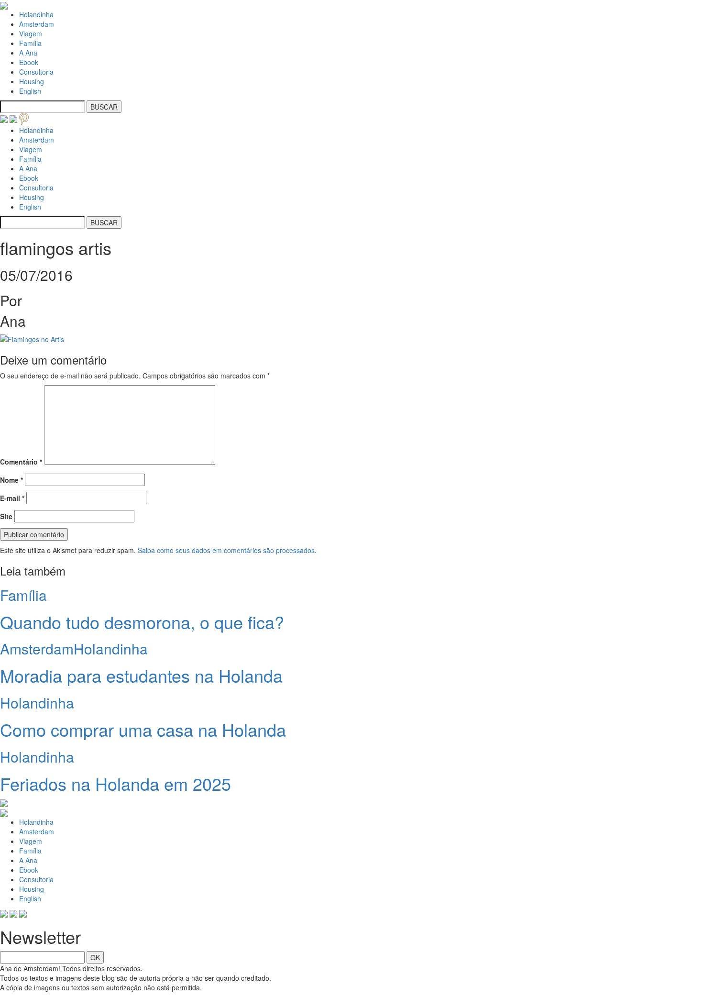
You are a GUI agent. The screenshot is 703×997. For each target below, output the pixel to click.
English (30, 91)
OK (95, 957)
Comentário (21, 461)
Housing (31, 81)
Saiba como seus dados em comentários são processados (226, 550)
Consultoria (36, 72)
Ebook (28, 62)
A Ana (28, 52)
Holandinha (36, 14)
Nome (11, 480)
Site (6, 516)
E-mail (12, 498)
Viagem (30, 33)
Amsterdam (36, 24)
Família (30, 43)
